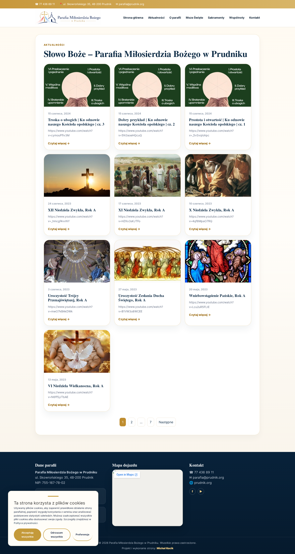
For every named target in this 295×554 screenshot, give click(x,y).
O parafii (175, 17)
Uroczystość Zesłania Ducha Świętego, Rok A (141, 298)
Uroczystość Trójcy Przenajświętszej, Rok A (67, 298)
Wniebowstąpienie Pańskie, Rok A (217, 295)
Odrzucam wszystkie (57, 534)
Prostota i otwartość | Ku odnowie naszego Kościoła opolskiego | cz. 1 (217, 122)
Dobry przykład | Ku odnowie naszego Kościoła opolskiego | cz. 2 (146, 122)
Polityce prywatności (26, 523)
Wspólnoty (236, 17)
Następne (166, 422)
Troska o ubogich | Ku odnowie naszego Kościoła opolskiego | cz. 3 (76, 122)
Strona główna (133, 17)
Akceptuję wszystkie (27, 534)
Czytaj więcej (59, 143)
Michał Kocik (165, 548)
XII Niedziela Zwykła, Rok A (72, 210)
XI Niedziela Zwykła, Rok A (141, 210)
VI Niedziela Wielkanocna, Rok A (76, 385)
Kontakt (254, 17)
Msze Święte (194, 17)
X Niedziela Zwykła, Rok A (211, 210)
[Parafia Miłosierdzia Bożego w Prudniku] (68, 17)
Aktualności (156, 17)
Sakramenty (216, 17)
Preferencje (82, 534)
